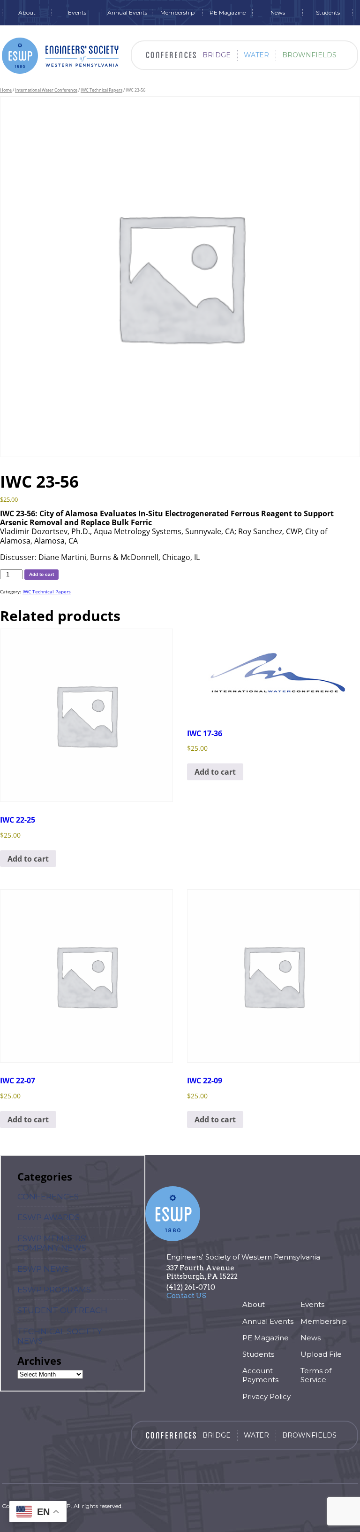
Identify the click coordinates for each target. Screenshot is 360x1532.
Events (77, 12)
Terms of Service (315, 1375)
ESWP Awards (48, 1217)
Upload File (321, 1354)
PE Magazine (228, 12)
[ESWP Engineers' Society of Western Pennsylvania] (60, 56)
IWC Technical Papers (101, 90)
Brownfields (309, 55)
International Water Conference (46, 90)
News (277, 12)
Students (328, 12)
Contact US (186, 1295)
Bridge (216, 55)
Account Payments (260, 1375)
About (27, 12)
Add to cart (41, 574)
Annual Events (127, 12)
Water (256, 55)
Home (6, 90)
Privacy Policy (266, 1396)
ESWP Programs (54, 1289)
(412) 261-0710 (190, 1287)
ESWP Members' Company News (51, 1243)
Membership (177, 12)
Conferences (48, 1196)
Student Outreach (62, 1310)
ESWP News (43, 1269)
